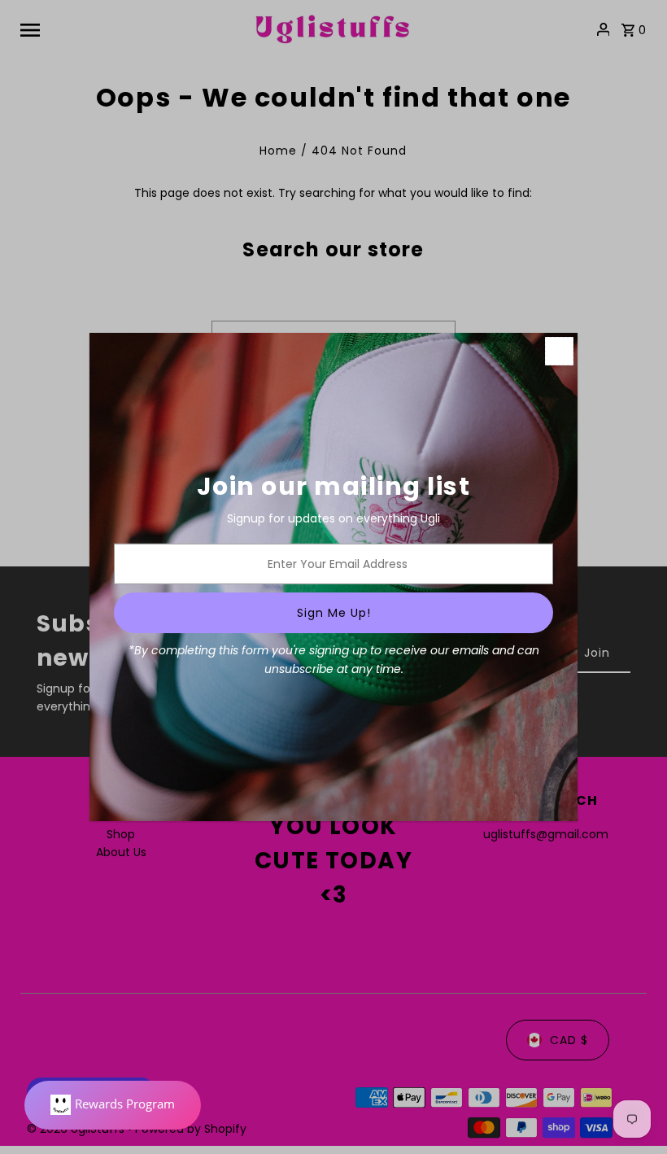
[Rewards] (112, 1105)
